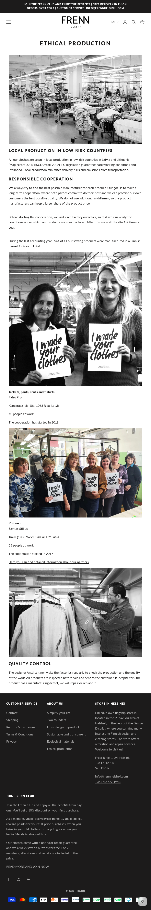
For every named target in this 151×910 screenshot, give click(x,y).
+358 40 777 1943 (108, 781)
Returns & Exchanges (20, 727)
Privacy (11, 741)
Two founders (56, 720)
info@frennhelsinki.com (111, 776)
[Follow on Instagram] (18, 879)
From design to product (63, 727)
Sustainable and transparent (66, 734)
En (113, 22)
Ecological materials (60, 741)
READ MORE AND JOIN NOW (27, 866)
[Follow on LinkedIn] (29, 879)
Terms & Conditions (19, 734)
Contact (11, 713)
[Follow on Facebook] (8, 879)
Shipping (12, 720)
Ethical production (60, 748)
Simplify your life (58, 713)
